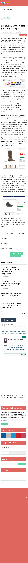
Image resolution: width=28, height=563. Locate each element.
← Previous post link (16, 253)
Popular (5, 453)
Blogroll (15, 493)
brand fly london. (6, 16)
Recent (13, 453)
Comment (3, 278)
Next (26, 262)
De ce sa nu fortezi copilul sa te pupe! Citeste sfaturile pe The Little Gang (11, 284)
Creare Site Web (13, 497)
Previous (23, 262)
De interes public (13, 9)
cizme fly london (7, 17)
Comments (22, 453)
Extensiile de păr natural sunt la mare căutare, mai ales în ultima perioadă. (11, 305)
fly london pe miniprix (5, 19)
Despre (24, 493)
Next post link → (16, 256)
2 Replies (18, 32)
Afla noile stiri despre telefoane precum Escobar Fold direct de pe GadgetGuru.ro (10, 270)
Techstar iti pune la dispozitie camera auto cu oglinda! (11, 294)
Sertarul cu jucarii (5, 9)
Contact (20, 493)
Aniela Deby (9, 248)
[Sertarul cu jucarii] (5, 3)
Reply (24, 337)
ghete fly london (7, 21)
